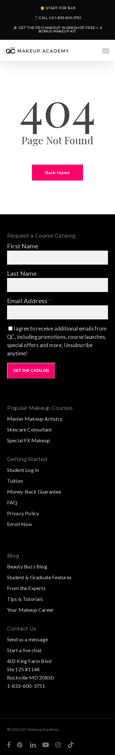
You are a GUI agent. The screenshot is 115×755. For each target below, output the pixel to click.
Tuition (15, 481)
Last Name (22, 273)
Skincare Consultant (29, 429)
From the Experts (26, 588)
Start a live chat (24, 650)
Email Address (29, 300)
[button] (105, 50)
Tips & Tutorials (25, 599)
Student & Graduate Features (39, 577)
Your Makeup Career (30, 610)
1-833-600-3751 (26, 686)
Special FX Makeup (28, 440)
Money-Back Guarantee (34, 491)
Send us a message (27, 639)
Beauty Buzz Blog (27, 566)
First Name (22, 246)
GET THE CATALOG (31, 370)
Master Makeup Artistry (34, 419)
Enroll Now (19, 524)
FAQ (12, 502)
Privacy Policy (23, 513)
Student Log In (23, 470)
